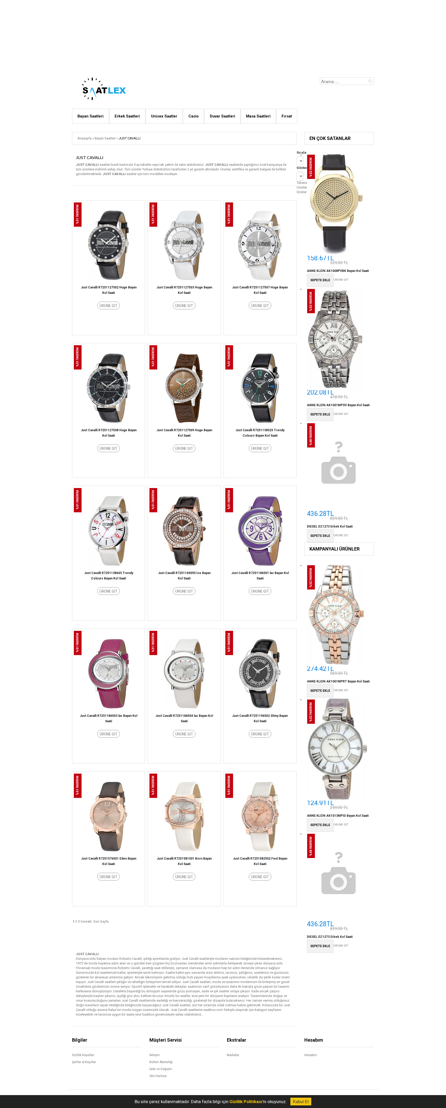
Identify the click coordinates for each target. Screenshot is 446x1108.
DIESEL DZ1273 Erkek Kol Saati (330, 526)
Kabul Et (301, 1101)
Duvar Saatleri (222, 116)
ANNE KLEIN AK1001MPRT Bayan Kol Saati (338, 681)
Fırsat (287, 116)
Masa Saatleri (258, 116)
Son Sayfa (101, 921)
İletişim (154, 1055)
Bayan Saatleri (90, 116)
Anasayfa (84, 138)
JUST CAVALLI (129, 138)
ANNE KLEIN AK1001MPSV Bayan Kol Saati (338, 405)
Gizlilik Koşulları (83, 1055)
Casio (193, 116)
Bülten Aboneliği (161, 1062)
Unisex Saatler (164, 116)
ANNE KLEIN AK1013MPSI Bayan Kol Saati (338, 816)
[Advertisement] (223, 36)
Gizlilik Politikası (245, 1101)
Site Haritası (158, 1076)
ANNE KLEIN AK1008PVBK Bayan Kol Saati (338, 271)
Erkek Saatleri (127, 116)
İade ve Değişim (160, 1069)
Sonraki (86, 921)
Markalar (233, 1055)
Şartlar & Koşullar (84, 1062)
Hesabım (310, 1055)
